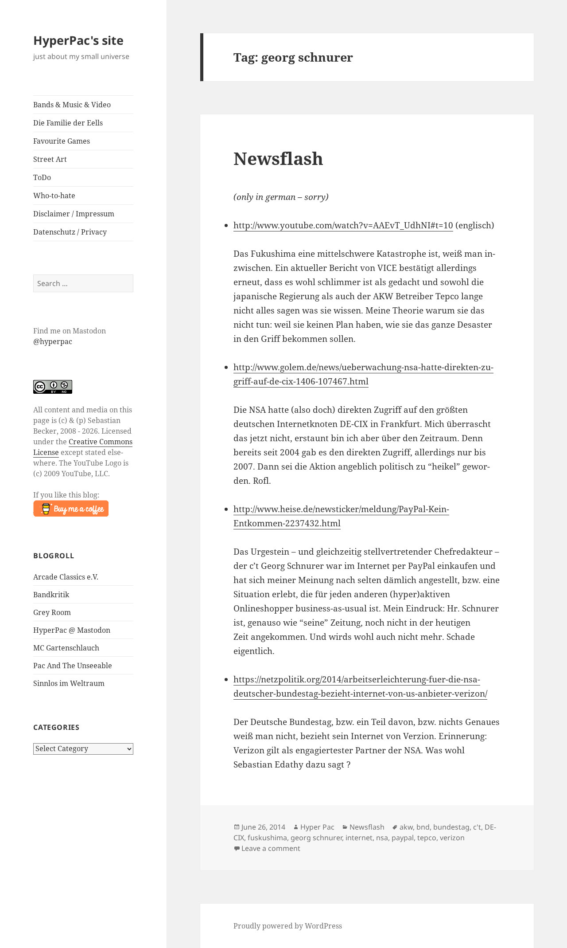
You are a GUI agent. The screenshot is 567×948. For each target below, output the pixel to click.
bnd (423, 827)
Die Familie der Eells (68, 123)
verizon (452, 837)
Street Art (50, 159)
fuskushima (267, 837)
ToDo (42, 177)
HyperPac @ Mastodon (71, 630)
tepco (426, 837)
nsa (382, 837)
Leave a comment (270, 848)
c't (477, 827)
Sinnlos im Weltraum (69, 683)
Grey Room (52, 612)
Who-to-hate (54, 195)
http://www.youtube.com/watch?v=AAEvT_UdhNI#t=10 (343, 225)
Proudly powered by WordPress (287, 926)
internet (359, 837)
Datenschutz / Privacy (70, 232)
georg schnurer (316, 837)
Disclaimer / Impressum (73, 214)
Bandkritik (51, 594)
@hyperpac (52, 341)
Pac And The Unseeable (72, 665)
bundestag (451, 827)
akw (406, 827)
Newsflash (278, 158)
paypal (403, 837)
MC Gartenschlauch (66, 648)
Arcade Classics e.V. (65, 577)
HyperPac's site (78, 40)
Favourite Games (61, 141)
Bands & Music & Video (72, 105)
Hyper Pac (317, 827)
